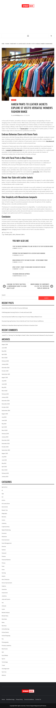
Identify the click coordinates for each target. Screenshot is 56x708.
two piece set (50, 141)
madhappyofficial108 (18, 275)
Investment (5, 592)
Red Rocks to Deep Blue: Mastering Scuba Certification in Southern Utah (20, 325)
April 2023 (4, 466)
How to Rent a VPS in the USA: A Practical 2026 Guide (15, 308)
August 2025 (5, 377)
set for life (36, 172)
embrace (4, 229)
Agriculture (4, 487)
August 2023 (5, 453)
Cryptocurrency (5, 526)
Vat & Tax (4, 672)
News (3, 622)
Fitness (3, 563)
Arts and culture (6, 503)
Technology (5, 662)
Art (2, 497)
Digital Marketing (6, 530)
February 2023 (5, 473)
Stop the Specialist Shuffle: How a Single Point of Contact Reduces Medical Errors (22, 316)
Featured (4, 553)
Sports (3, 658)
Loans (3, 609)
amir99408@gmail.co (18, 115)
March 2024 (4, 430)
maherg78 (16, 248)
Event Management (7, 543)
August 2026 (5, 344)
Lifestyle (4, 606)
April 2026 (4, 354)
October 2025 (5, 371)
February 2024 (5, 433)
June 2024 (4, 420)
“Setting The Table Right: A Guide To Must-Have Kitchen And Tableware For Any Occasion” (30, 335)
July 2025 (4, 380)
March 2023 (4, 470)
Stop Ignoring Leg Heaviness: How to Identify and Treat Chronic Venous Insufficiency (23, 321)
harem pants (8, 234)
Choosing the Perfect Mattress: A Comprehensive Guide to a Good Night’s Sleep (16, 286)
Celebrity (4, 523)
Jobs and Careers (6, 599)
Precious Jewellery (6, 645)
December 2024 (5, 400)
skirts (14, 234)
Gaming (4, 573)
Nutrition (4, 625)
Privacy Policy (19, 699)
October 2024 (5, 407)
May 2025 (4, 387)
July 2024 (4, 417)
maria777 (4, 335)
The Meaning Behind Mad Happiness (21, 274)
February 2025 (5, 394)
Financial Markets (6, 559)
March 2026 (4, 357)
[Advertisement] (28, 22)
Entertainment (5, 540)
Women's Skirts (20, 234)
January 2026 (5, 364)
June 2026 (4, 347)
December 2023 (5, 440)
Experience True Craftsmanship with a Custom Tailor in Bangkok (28, 253)
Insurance (4, 589)
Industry (4, 586)
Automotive (5, 507)
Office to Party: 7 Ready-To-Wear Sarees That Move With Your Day (28, 267)
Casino (3, 520)
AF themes (43, 705)
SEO (3, 652)
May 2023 (4, 463)
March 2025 (4, 390)
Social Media (5, 655)
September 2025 (6, 374)
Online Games (5, 632)
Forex (3, 569)
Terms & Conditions (29, 699)
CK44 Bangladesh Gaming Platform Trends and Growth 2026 (17, 312)
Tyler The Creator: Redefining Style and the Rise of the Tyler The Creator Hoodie (32, 246)
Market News (5, 616)
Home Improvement (7, 582)
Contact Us (38, 699)
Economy (4, 533)
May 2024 (4, 423)
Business (4, 516)
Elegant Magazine (34, 705)
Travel (3, 665)
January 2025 (5, 397)
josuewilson (16, 255)
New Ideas (4, 619)
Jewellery (4, 596)
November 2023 (6, 443)
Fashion (13, 100)
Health (3, 576)
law (3, 602)
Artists (3, 500)
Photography (5, 642)
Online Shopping (6, 635)
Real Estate (5, 649)
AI (2, 490)
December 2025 (5, 367)
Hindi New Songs (10, 699)
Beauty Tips (5, 510)
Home (3, 699)
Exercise (4, 546)
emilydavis (16, 262)
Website (4, 675)
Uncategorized (5, 668)
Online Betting (5, 629)
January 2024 (5, 437)
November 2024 (6, 404)
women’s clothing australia (14, 150)
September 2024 (6, 410)
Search (3, 295)
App (3, 493)
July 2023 (4, 456)
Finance (4, 556)
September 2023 (6, 450)
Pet (3, 639)
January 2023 (5, 476)
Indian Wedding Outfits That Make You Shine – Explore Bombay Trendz (30, 260)
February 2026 (5, 361)
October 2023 (5, 447)
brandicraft (16, 269)
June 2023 (4, 460)
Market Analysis (6, 612)
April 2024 (4, 427)
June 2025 (4, 384)
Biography (4, 513)
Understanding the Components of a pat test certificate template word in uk (39, 286)
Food (3, 566)
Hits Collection (5, 579)
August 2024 (5, 413)
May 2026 (4, 351)
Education (4, 536)
